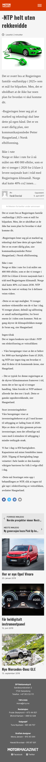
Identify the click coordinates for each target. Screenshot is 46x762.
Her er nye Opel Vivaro (17, 574)
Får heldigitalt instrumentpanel (13, 622)
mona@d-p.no (23, 703)
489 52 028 (30, 716)
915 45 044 (30, 736)
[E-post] (20, 499)
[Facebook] (4, 499)
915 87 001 (31, 742)
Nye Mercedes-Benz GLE (19, 669)
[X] (9, 499)
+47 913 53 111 (27, 694)
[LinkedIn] (14, 499)
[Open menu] (39, 5)
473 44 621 (31, 712)
